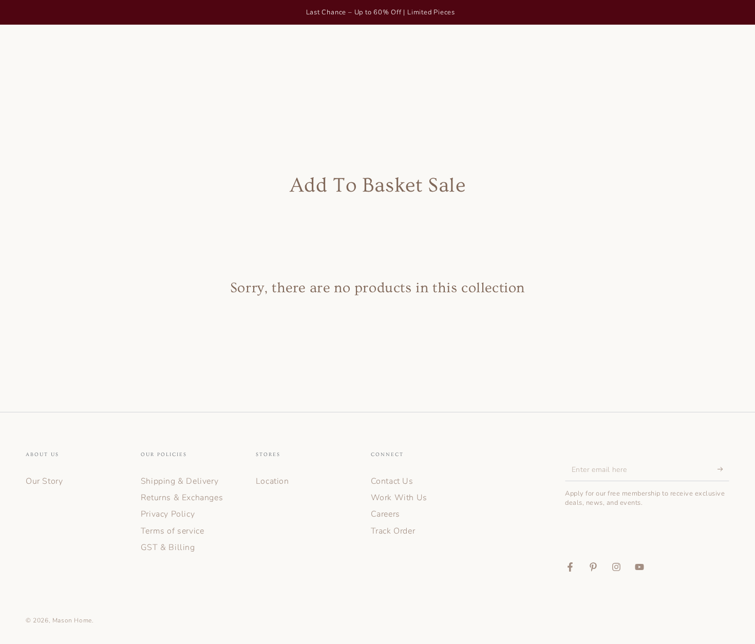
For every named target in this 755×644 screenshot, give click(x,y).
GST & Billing (168, 547)
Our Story (44, 481)
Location (272, 481)
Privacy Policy (168, 514)
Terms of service (172, 531)
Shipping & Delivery (179, 481)
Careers (385, 514)
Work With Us (399, 497)
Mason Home (72, 620)
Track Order (393, 531)
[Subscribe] (723, 469)
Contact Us (392, 481)
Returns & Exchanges (182, 497)
